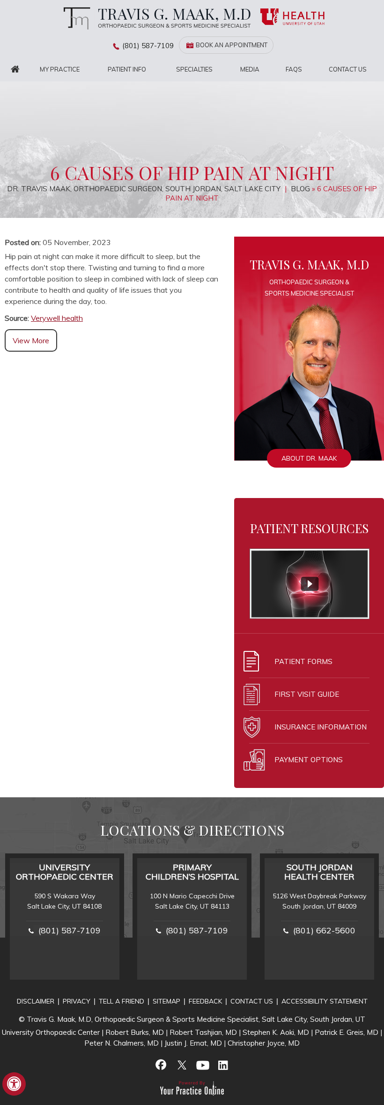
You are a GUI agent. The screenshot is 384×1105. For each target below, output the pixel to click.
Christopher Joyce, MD (264, 1043)
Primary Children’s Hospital (192, 872)
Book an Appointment (231, 45)
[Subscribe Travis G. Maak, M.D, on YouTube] (202, 1065)
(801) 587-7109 (148, 45)
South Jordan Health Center (319, 872)
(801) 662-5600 (324, 930)
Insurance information (320, 726)
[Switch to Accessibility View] (14, 1084)
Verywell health (57, 318)
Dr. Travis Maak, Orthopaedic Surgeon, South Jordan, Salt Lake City (144, 188)
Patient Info (127, 69)
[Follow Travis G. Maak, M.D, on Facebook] (161, 1065)
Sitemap (166, 1001)
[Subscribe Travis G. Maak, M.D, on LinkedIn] (223, 1065)
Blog (300, 188)
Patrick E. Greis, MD (346, 1032)
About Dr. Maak (309, 458)
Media (249, 69)
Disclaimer (35, 1001)
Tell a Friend (121, 1001)
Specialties (194, 69)
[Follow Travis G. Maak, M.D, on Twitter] (182, 1065)
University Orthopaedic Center (64, 872)
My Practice (60, 69)
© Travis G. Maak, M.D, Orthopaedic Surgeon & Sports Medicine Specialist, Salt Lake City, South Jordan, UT (192, 1019)
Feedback (205, 1001)
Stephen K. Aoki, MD (276, 1032)
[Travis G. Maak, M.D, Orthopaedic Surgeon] (155, 18)
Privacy (76, 1001)
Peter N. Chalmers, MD (121, 1043)
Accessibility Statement (324, 1001)
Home (15, 69)
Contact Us (348, 69)
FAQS (294, 69)
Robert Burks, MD (134, 1032)
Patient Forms (303, 661)
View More (31, 340)
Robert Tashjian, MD (203, 1032)
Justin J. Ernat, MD (193, 1043)
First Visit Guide (306, 694)
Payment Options (308, 759)
